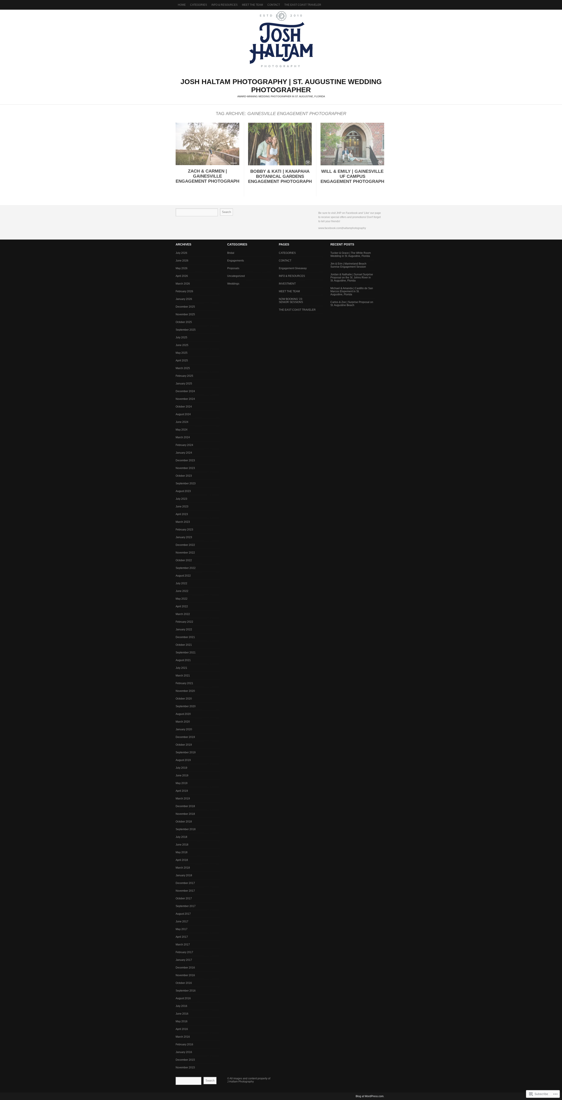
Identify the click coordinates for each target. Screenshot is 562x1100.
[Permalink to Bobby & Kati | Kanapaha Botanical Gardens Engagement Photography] (280, 164)
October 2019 (184, 744)
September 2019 (186, 752)
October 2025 (184, 322)
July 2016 (181, 1006)
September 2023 (186, 483)
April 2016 (182, 1029)
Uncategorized (236, 276)
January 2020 (184, 729)
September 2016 (186, 990)
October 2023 (184, 475)
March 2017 (183, 944)
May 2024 (181, 429)
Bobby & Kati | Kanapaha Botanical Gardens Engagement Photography (281, 176)
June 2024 (182, 422)
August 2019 (183, 760)
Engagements (235, 260)
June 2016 (182, 1013)
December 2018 (185, 806)
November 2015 (185, 1067)
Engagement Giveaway (293, 268)
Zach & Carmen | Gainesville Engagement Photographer (210, 176)
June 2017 (182, 921)
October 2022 (184, 560)
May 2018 (181, 852)
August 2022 (183, 575)
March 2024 (183, 437)
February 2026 (184, 291)
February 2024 (184, 445)
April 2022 (182, 606)
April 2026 (182, 276)
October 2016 (184, 983)
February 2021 (184, 683)
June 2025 (182, 345)
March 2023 (183, 521)
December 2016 (185, 967)
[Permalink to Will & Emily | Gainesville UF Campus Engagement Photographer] (352, 164)
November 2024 (185, 398)
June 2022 (182, 591)
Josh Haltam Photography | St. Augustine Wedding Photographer (281, 39)
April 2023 (182, 514)
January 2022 (184, 629)
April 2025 (182, 360)
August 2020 (183, 714)
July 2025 (181, 337)
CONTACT (273, 4)
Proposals (233, 268)
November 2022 (185, 552)
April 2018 (182, 860)
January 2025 (184, 383)
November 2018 (185, 813)
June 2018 (182, 844)
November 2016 (185, 975)
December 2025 (185, 306)
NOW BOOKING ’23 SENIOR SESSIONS (291, 301)
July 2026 (181, 252)
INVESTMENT (287, 283)
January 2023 (184, 537)
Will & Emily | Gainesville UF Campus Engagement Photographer (355, 176)
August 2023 (183, 491)
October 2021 (184, 644)
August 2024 (183, 414)
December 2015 (185, 1059)
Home (182, 4)
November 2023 (185, 468)
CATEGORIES (287, 252)
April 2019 (182, 790)
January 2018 (184, 875)
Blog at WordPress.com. (370, 1096)
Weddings (233, 283)
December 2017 (185, 883)
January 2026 (184, 299)
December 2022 (185, 544)
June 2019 (182, 775)
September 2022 (186, 568)
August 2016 (183, 998)
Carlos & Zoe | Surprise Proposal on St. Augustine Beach (351, 304)
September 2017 (186, 906)
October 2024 (184, 406)
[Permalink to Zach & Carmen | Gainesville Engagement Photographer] (207, 164)
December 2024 (185, 391)
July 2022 (181, 583)
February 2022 (184, 621)
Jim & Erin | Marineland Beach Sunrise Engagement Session (348, 265)
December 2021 (185, 637)
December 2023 (185, 460)
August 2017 (183, 913)
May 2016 (181, 1021)
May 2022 (181, 598)
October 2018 (184, 821)
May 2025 (181, 352)
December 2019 (185, 737)
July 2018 (181, 837)
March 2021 (183, 675)
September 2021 (186, 652)
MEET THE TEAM (252, 4)
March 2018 (183, 867)
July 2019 (181, 767)
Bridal (230, 252)
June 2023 (182, 506)
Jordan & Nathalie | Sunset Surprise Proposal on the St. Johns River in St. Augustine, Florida (351, 277)
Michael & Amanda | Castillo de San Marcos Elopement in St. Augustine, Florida (351, 291)
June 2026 (182, 260)
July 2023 (181, 498)
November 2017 (185, 890)
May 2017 (181, 929)
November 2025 (185, 314)
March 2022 (183, 614)
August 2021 (183, 660)
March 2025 (183, 368)
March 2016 (183, 1036)
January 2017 (184, 959)
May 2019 (181, 783)
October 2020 (184, 698)
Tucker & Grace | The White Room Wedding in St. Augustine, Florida (350, 254)
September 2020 (186, 706)
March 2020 (183, 721)
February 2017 (184, 952)
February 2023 (184, 529)
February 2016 (184, 1044)
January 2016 (184, 1052)
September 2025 (186, 329)
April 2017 (182, 936)
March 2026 (183, 283)
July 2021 (181, 667)
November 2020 (185, 690)
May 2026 (181, 268)
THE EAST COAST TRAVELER (302, 4)
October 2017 (184, 898)
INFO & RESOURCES (292, 276)
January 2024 (184, 452)
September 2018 (186, 829)
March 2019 (183, 798)
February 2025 (184, 375)
